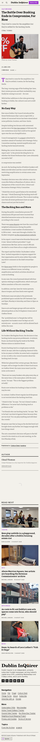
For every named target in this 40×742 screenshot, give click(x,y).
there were (8, 267)
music (4, 644)
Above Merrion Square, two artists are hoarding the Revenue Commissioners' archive (18, 574)
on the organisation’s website (25, 235)
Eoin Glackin (6, 541)
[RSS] (7, 680)
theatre (4, 529)
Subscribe (33, 2)
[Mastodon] (22, 680)
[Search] (6, 2)
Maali (33, 735)
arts (3, 568)
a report (22, 138)
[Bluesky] (10, 680)
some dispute (14, 224)
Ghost (28, 735)
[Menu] (3, 2)
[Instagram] (14, 680)
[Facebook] (3, 680)
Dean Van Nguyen (7, 653)
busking (23, 445)
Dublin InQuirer (11, 735)
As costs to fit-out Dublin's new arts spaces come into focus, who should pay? (19, 611)
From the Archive (8, 727)
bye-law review (19, 128)
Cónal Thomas (7, 30)
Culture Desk (7, 9)
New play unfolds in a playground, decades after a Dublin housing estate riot (18, 535)
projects (19, 727)
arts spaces (6, 605)
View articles (6, 466)
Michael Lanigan (7, 579)
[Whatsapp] (18, 680)
